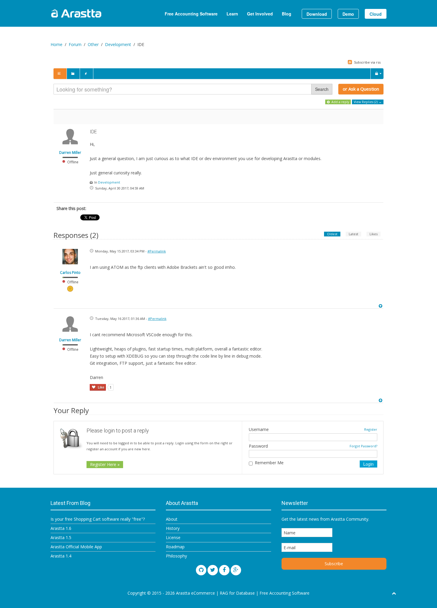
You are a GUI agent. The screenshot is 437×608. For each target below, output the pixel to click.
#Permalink (156, 251)
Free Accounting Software (191, 14)
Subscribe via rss (367, 62)
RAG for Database (237, 593)
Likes (374, 234)
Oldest (332, 234)
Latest (353, 234)
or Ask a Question (361, 89)
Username (259, 429)
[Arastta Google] (236, 570)
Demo (348, 14)
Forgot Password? (363, 446)
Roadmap (175, 546)
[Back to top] (381, 306)
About (171, 519)
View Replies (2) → (368, 102)
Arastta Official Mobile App (76, 546)
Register (370, 429)
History (173, 528)
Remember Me (269, 462)
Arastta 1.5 (61, 537)
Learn (232, 14)
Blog (286, 14)
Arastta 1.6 (61, 528)
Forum (75, 44)
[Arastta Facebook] (224, 570)
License (173, 537)
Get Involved (260, 14)
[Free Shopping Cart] (91, 13)
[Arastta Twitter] (213, 570)
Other (93, 44)
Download (316, 14)
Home (56, 44)
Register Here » (105, 464)
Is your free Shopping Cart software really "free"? (98, 519)
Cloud (376, 14)
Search (321, 89)
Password (258, 446)
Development (118, 44)
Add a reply (340, 102)
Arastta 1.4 (61, 556)
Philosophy (176, 556)
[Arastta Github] (201, 570)
